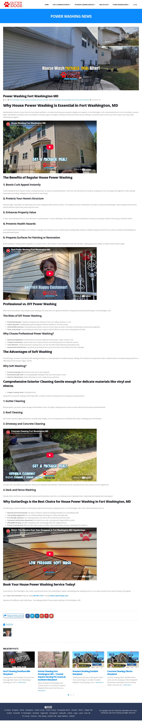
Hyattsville (62, 713)
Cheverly (74, 710)
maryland (33, 100)
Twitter (32, 616)
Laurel (81, 713)
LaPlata (69, 713)
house (76, 100)
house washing (25, 100)
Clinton (80, 710)
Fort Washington (15, 100)
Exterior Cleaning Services (84, 5)
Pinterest (46, 616)
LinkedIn (37, 616)
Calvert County (39, 710)
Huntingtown (53, 713)
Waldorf (72, 716)
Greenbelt (36, 713)
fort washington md (68, 100)
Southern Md (52, 716)
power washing (84, 100)
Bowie (22, 710)
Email (51, 616)
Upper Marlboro (62, 716)
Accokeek (7, 710)
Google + (42, 616)
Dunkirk (9, 713)
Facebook (27, 616)
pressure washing (42, 100)
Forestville (16, 713)
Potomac (34, 716)
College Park (88, 710)
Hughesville (44, 713)
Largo (75, 713)
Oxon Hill (87, 713)
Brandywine (29, 710)
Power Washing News (120, 5)
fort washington (56, 100)
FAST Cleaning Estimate (61, 5)
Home (47, 5)
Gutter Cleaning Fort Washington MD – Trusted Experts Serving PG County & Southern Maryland (52, 675)
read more (22, 682)
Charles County (51, 710)
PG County (25, 716)
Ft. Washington (26, 713)
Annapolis (15, 710)
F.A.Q (135, 5)
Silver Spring (42, 716)
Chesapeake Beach (63, 710)
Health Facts (104, 5)
